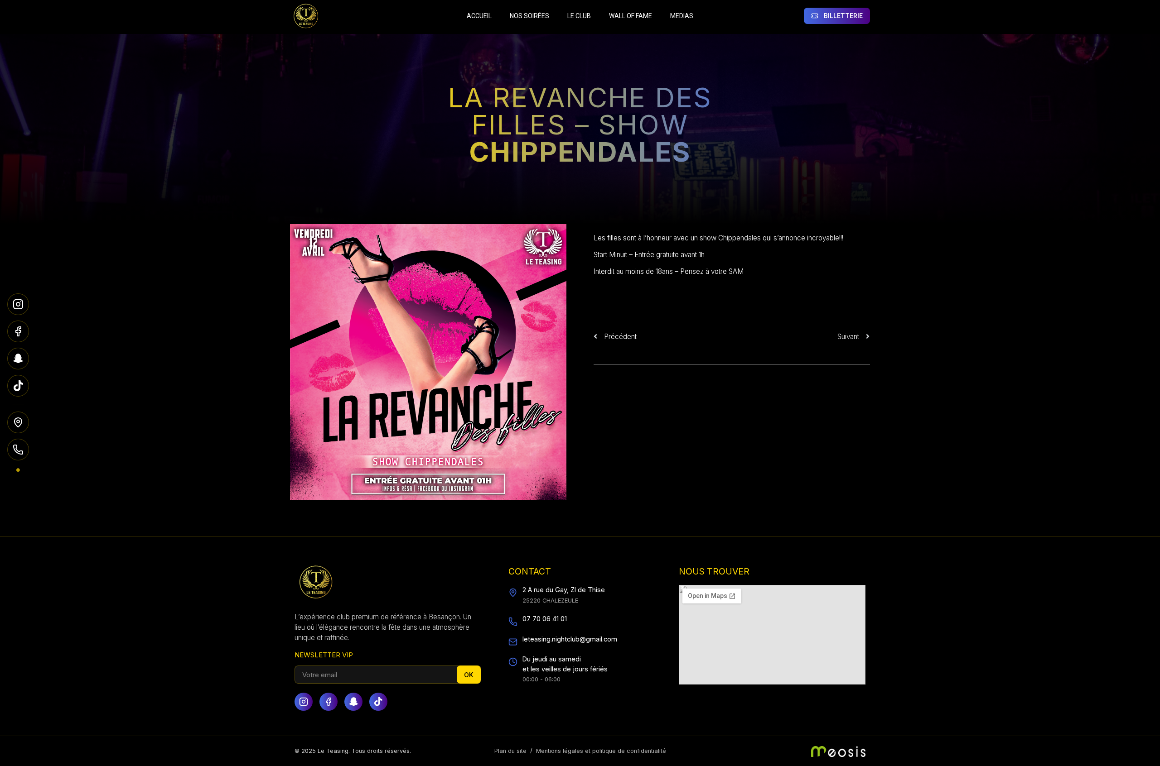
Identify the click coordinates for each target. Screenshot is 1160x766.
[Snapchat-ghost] (353, 702)
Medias (681, 15)
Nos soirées (529, 15)
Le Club (579, 15)
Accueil (479, 15)
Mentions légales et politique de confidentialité (601, 750)
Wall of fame (630, 15)
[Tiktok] (378, 702)
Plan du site (510, 750)
